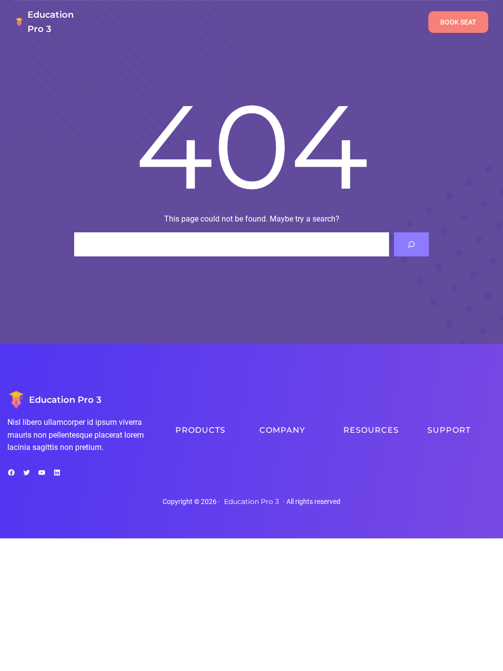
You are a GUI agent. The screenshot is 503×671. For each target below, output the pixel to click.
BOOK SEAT (458, 22)
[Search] (411, 244)
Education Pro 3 (65, 399)
